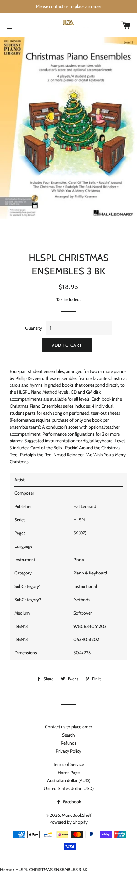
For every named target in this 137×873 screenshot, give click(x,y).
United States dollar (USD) (69, 788)
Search (68, 735)
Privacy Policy (68, 751)
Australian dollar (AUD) (68, 780)
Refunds (68, 743)
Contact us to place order (68, 727)
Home (6, 869)
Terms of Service (68, 764)
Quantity (33, 328)
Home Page (69, 772)
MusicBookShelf (77, 815)
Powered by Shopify (68, 822)
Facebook (71, 802)
